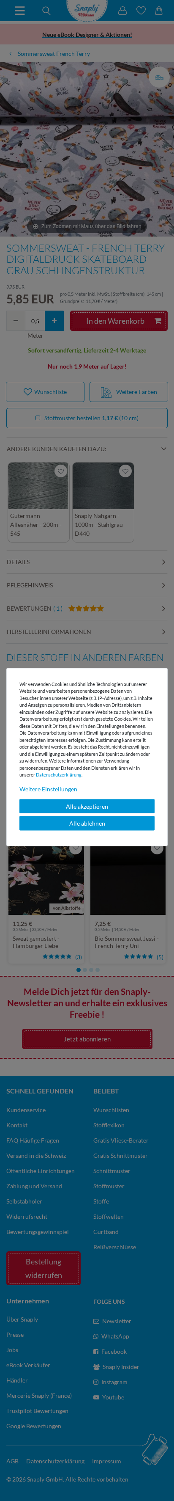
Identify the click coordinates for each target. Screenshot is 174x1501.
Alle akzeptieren (87, 806)
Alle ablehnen (87, 823)
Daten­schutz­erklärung (59, 774)
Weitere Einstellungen (48, 788)
